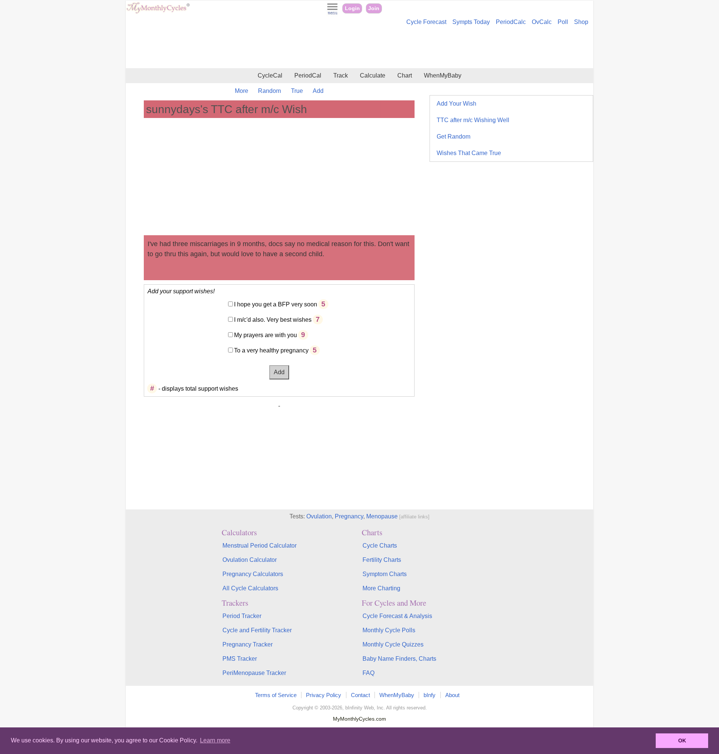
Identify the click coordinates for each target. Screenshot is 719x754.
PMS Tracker (239, 658)
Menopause (382, 516)
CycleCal (270, 75)
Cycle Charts (379, 545)
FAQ (368, 673)
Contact (360, 695)
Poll (563, 22)
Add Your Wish (456, 103)
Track (340, 75)
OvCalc (542, 22)
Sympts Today (471, 22)
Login (352, 8)
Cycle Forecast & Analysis (397, 616)
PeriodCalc (511, 22)
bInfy (430, 695)
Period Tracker (241, 616)
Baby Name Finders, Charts (399, 658)
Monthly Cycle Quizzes (393, 644)
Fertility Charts (381, 560)
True (297, 91)
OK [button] (682, 741)
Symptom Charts (384, 574)
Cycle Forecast (426, 22)
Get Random (453, 136)
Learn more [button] (215, 740)
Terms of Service (276, 695)
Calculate (372, 75)
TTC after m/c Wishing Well (473, 120)
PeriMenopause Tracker (254, 673)
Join (373, 8)
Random (269, 91)
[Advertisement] (359, 48)
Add (318, 91)
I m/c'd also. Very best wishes (273, 320)
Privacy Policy (323, 695)
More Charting (381, 588)
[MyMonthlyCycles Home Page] (158, 12)
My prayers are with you (265, 335)
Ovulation (319, 516)
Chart (404, 75)
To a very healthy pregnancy (271, 350)
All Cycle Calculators (250, 588)
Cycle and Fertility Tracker (257, 630)
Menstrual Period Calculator (259, 545)
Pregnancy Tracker (247, 644)
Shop (581, 22)
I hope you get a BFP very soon (275, 304)
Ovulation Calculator (249, 560)
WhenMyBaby (442, 75)
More (241, 91)
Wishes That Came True (469, 153)
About (452, 695)
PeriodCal (307, 75)
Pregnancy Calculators (252, 574)
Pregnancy (349, 516)
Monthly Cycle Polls (388, 630)
